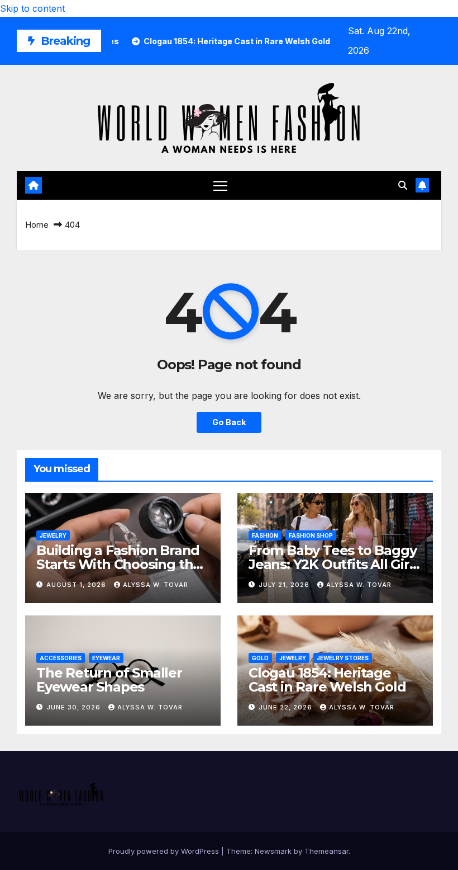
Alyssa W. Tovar (155, 585)
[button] (402, 185)
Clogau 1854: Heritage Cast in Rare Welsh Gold (327, 680)
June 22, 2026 (286, 707)
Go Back (229, 422)
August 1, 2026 (77, 585)
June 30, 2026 (74, 707)
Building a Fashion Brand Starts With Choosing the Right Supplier (118, 564)
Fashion (265, 535)
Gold (260, 658)
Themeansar (326, 851)
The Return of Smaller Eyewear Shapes (109, 680)
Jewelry (53, 535)
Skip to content (32, 8)
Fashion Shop (311, 535)
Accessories (61, 658)
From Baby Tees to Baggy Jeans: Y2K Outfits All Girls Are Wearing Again (334, 564)
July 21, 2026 (285, 585)
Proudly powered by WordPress (164, 851)
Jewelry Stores (343, 658)
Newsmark (273, 851)
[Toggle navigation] (220, 185)
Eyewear (106, 658)
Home (37, 224)
